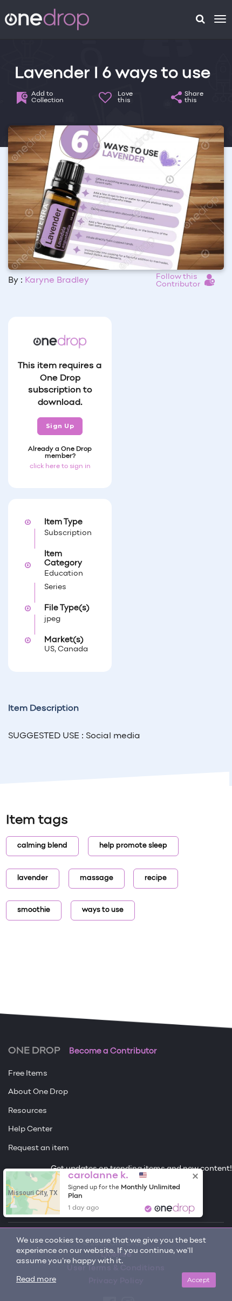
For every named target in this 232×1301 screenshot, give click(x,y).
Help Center (30, 1129)
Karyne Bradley (57, 280)
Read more (36, 1279)
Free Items (27, 1073)
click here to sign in (60, 466)
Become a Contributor (113, 1051)
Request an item (38, 1148)
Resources (27, 1111)
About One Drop (38, 1092)
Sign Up (60, 426)
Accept (198, 1280)
